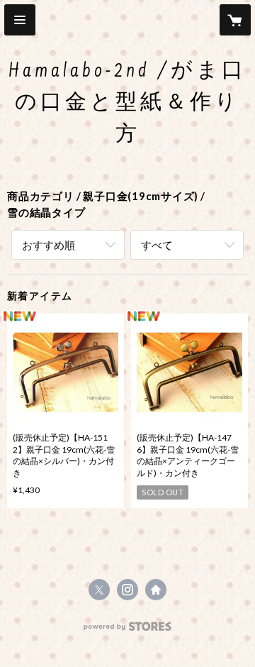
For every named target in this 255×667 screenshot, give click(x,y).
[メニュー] (19, 19)
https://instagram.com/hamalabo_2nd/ (127, 589)
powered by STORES (128, 630)
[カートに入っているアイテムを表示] (235, 19)
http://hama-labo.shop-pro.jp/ (155, 589)
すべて (157, 244)
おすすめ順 (48, 244)
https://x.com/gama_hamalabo (99, 589)
